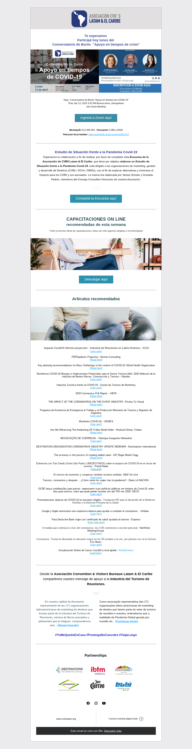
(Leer (93, 513)
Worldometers (126, 550)
